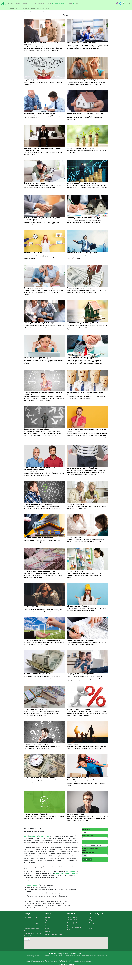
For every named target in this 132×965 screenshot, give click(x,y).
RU (129, 3)
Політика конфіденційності (53, 934)
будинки (74, 871)
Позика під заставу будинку (32, 923)
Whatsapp (92, 923)
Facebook (92, 926)
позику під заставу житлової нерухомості (36, 836)
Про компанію (49, 920)
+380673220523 (13, 8)
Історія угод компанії (33, 885)
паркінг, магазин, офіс (71, 873)
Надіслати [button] (87, 859)
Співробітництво (59, 3)
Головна (10, 3)
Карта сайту (92, 928)
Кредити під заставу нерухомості (32, 11)
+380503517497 (24, 8)
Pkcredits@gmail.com (73, 923)
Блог (76, 3)
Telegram (91, 920)
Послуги (70, 3)
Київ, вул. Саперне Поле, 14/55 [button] (39, 8)
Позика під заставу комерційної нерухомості (33, 934)
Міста (50, 3)
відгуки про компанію (43, 884)
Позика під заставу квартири (32, 920)
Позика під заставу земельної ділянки (33, 929)
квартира (69, 871)
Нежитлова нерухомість (38, 3)
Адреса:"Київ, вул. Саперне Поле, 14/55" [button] (75, 927)
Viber (90, 917)
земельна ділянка (59, 873)
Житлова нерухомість (21, 3)
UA (126, 3)
